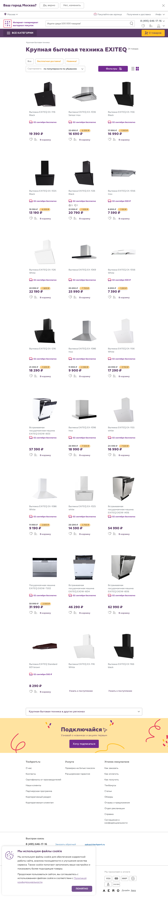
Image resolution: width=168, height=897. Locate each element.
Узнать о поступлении (81, 691)
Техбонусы (110, 785)
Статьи (108, 791)
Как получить (112, 780)
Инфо (159, 14)
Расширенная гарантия (77, 774)
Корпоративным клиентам (39, 803)
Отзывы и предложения (117, 803)
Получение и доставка (139, 14)
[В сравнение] (35, 140)
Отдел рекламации (115, 808)
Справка (109, 814)
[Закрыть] (163, 5)
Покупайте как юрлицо (109, 14)
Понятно (82, 888)
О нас (29, 768)
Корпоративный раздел (38, 797)
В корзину (45, 140)
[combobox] (63, 69)
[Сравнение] (150, 26)
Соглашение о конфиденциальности (116, 821)
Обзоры (109, 797)
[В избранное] (30, 140)
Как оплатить (112, 774)
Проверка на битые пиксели (80, 768)
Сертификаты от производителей (43, 780)
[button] (49, 5)
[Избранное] (143, 26)
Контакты (31, 774)
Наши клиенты (33, 785)
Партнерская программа (39, 791)
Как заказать (111, 768)
